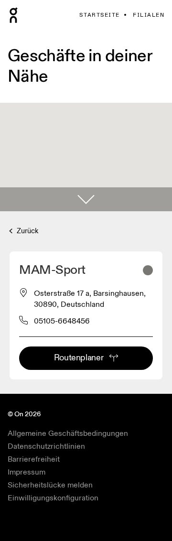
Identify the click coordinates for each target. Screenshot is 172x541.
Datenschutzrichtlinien (46, 446)
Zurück (26, 231)
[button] (86, 199)
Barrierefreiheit (34, 459)
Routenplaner (79, 357)
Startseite (99, 15)
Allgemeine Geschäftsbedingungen (68, 433)
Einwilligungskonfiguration (53, 498)
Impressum (26, 472)
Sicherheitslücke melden (50, 485)
